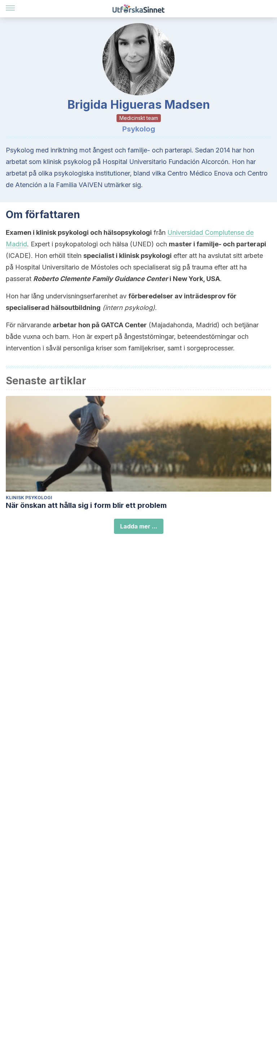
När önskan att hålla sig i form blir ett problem (86, 505)
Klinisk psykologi (29, 497)
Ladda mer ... (138, 526)
